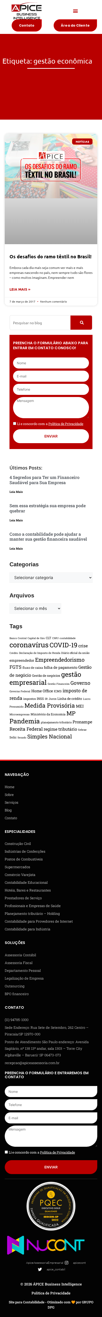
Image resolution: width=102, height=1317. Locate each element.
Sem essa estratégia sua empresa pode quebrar (47, 508)
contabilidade (68, 638)
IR (46, 699)
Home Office (42, 690)
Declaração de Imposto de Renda (39, 653)
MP (70, 713)
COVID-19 (63, 645)
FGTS (15, 667)
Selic (13, 737)
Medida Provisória (49, 705)
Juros (52, 699)
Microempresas (19, 714)
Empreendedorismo (59, 659)
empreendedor (21, 660)
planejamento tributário (56, 722)
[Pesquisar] (81, 323)
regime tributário (60, 729)
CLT (48, 638)
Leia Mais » (19, 289)
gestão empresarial (45, 678)
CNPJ (55, 638)
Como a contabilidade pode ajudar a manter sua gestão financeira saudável (48, 536)
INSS (40, 699)
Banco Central (18, 638)
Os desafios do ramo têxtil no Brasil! (50, 256)
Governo (80, 683)
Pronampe (82, 722)
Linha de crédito (69, 699)
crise (83, 645)
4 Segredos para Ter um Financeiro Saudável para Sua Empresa (44, 479)
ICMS (58, 691)
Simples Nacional (49, 736)
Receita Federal (26, 729)
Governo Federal (19, 691)
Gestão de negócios (46, 675)
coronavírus (29, 644)
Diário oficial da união (75, 653)
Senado (22, 737)
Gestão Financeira (59, 683)
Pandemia (24, 721)
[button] (75, 11)
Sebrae (82, 729)
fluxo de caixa (33, 667)
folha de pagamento (60, 667)
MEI (80, 706)
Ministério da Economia (48, 714)
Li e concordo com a (50, 423)
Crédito (13, 653)
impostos (29, 699)
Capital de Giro (36, 638)
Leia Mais (16, 492)
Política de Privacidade (51, 1293)
